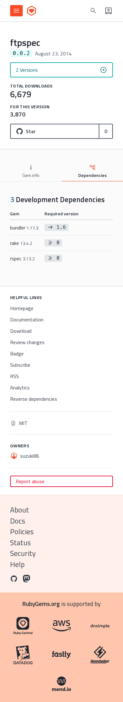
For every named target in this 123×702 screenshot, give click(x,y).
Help (17, 564)
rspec (22, 258)
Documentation (27, 319)
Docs (17, 520)
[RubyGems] (31, 11)
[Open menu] (16, 10)
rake (21, 243)
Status (20, 542)
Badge (17, 353)
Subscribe (20, 365)
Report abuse (30, 481)
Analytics (20, 387)
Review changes (27, 342)
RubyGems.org (41, 603)
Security (23, 553)
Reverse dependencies (33, 399)
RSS (14, 376)
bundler (24, 227)
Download (21, 331)
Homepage (21, 308)
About (19, 509)
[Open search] (93, 10)
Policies (22, 531)
